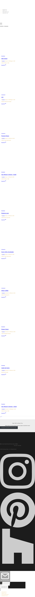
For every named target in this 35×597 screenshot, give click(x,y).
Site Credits (19, 445)
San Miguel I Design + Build (8, 174)
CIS (2, 97)
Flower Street (5, 329)
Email (1, 583)
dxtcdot (3, 99)
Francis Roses (5, 136)
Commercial (3, 94)
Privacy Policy (16, 445)
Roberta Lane (5, 213)
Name (1, 582)
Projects (5, 9)
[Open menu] (1, 24)
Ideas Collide (4, 290)
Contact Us (5, 595)
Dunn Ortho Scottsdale (7, 252)
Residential (3, 56)
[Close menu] (0, 589)
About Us (5, 10)
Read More (3, 65)
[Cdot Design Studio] (3, 7)
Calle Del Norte (5, 368)
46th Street (4, 58)
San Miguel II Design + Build (9, 406)
